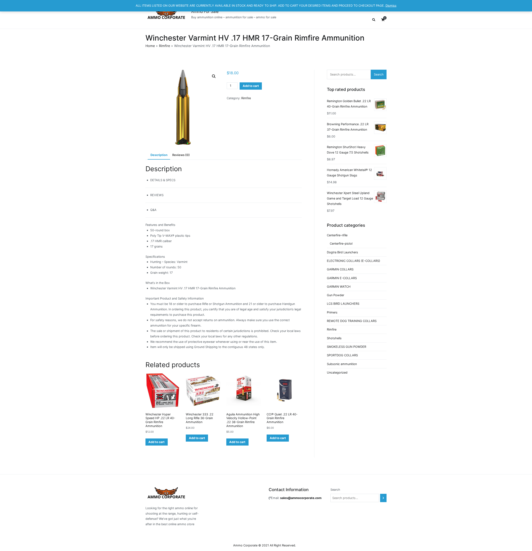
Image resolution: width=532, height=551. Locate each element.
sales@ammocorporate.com (300, 498)
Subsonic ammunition (342, 364)
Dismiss (391, 5)
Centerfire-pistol (341, 243)
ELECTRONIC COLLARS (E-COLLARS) (353, 260)
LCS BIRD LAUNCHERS (343, 303)
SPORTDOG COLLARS (342, 355)
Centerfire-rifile (337, 235)
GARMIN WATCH (339, 286)
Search (379, 74)
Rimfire (164, 46)
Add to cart (251, 86)
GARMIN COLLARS (340, 269)
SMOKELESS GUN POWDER (346, 346)
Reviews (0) (181, 155)
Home (150, 46)
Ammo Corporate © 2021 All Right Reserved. (264, 545)
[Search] (383, 498)
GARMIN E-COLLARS (342, 278)
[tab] (158, 155)
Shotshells (334, 338)
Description (158, 155)
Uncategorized (337, 372)
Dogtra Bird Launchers (342, 252)
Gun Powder (335, 295)
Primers (332, 312)
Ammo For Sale (205, 11)
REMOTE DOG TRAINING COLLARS (352, 321)
